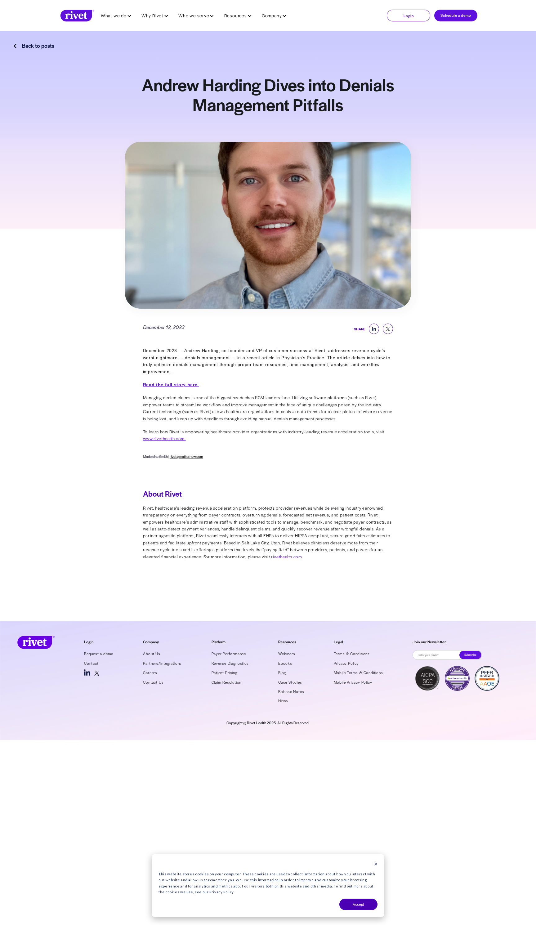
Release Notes (291, 691)
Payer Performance (229, 653)
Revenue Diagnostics (230, 663)
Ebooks (285, 663)
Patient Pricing (224, 672)
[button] (116, 15)
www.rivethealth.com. (164, 438)
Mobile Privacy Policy (353, 682)
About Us (151, 653)
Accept (358, 904)
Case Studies (290, 682)
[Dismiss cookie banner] (375, 864)
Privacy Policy (346, 663)
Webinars (286, 653)
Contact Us (153, 682)
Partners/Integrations (162, 663)
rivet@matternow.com (186, 456)
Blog (282, 672)
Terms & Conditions (352, 653)
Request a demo (99, 653)
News (283, 701)
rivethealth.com (286, 557)
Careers (150, 672)
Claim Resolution (227, 682)
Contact (91, 663)
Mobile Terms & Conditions (358, 672)
